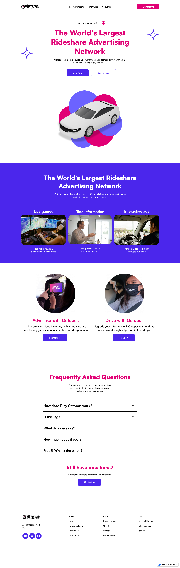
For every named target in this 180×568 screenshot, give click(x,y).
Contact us (89, 482)
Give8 (106, 525)
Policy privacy (144, 525)
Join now (77, 72)
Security (141, 530)
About (106, 516)
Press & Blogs (109, 521)
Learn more (103, 73)
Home (72, 521)
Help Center (109, 535)
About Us (106, 6)
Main (71, 516)
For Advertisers (76, 6)
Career (106, 530)
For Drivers (93, 6)
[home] (30, 6)
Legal (140, 516)
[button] (90, 405)
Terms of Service (146, 521)
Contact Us (148, 6)
